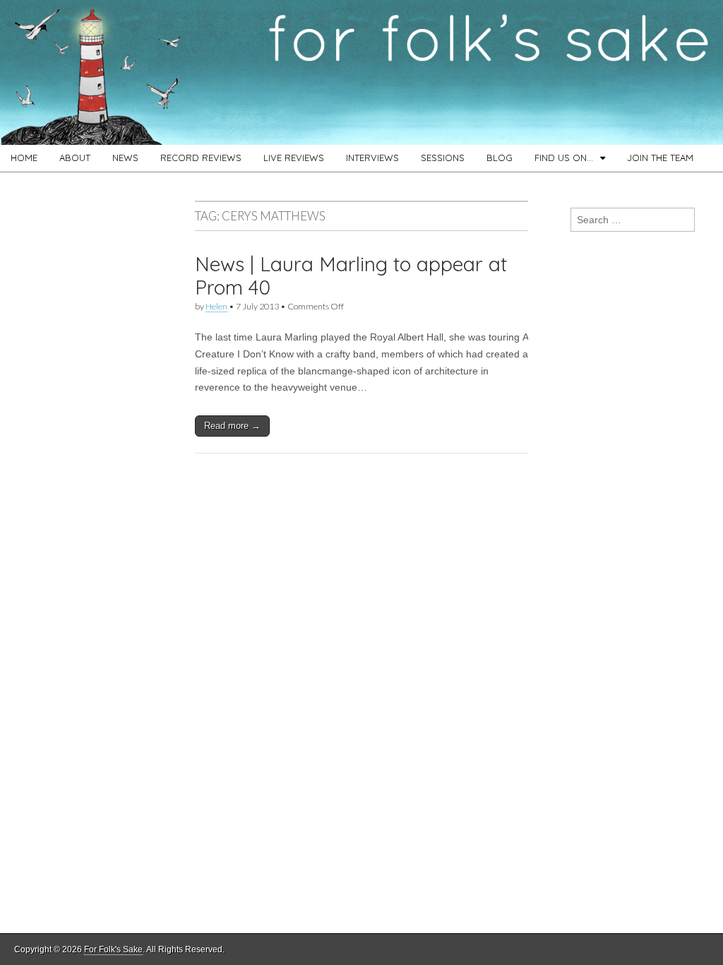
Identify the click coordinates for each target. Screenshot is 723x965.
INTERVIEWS (372, 157)
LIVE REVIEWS (293, 157)
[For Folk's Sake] (361, 72)
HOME (24, 157)
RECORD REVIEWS (200, 157)
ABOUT (74, 157)
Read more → (232, 425)
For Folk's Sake (113, 949)
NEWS (125, 157)
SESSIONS (443, 157)
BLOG (499, 157)
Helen (216, 306)
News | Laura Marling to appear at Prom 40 (351, 275)
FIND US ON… (563, 157)
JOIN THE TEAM (660, 157)
